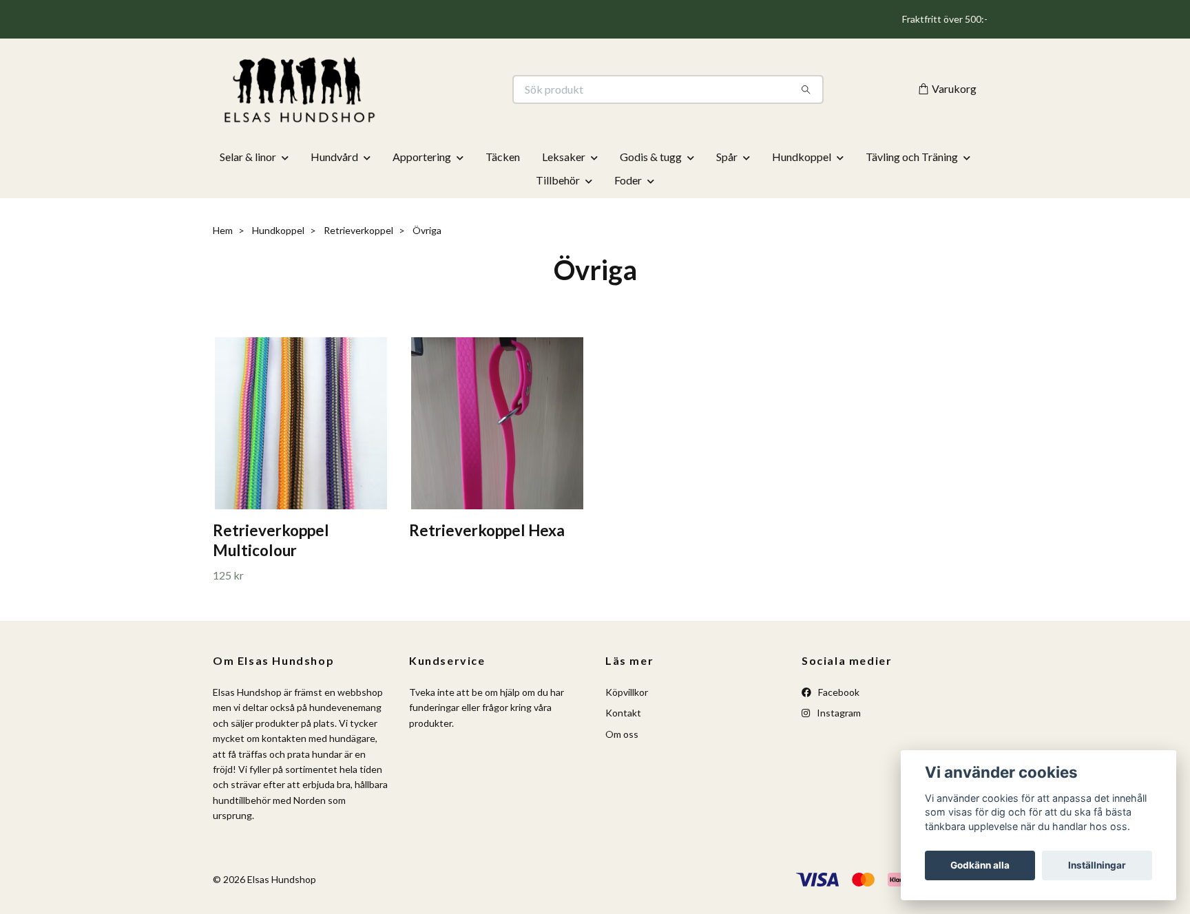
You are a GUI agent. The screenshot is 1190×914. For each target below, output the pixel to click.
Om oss (621, 734)
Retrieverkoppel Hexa (487, 530)
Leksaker (563, 156)
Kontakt (623, 713)
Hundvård (334, 156)
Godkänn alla (980, 865)
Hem (223, 230)
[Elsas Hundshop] (404, 89)
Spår (727, 156)
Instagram (838, 713)
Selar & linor (248, 156)
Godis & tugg (651, 156)
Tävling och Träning (912, 156)
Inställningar (1097, 865)
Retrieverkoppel (358, 230)
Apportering (422, 156)
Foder (628, 180)
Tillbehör (558, 180)
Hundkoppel (801, 156)
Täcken (503, 156)
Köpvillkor (626, 692)
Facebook (837, 692)
